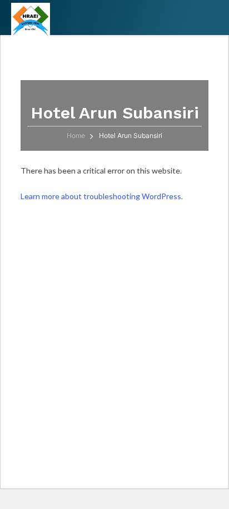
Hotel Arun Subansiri (130, 135)
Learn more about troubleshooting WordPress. (102, 196)
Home (76, 135)
